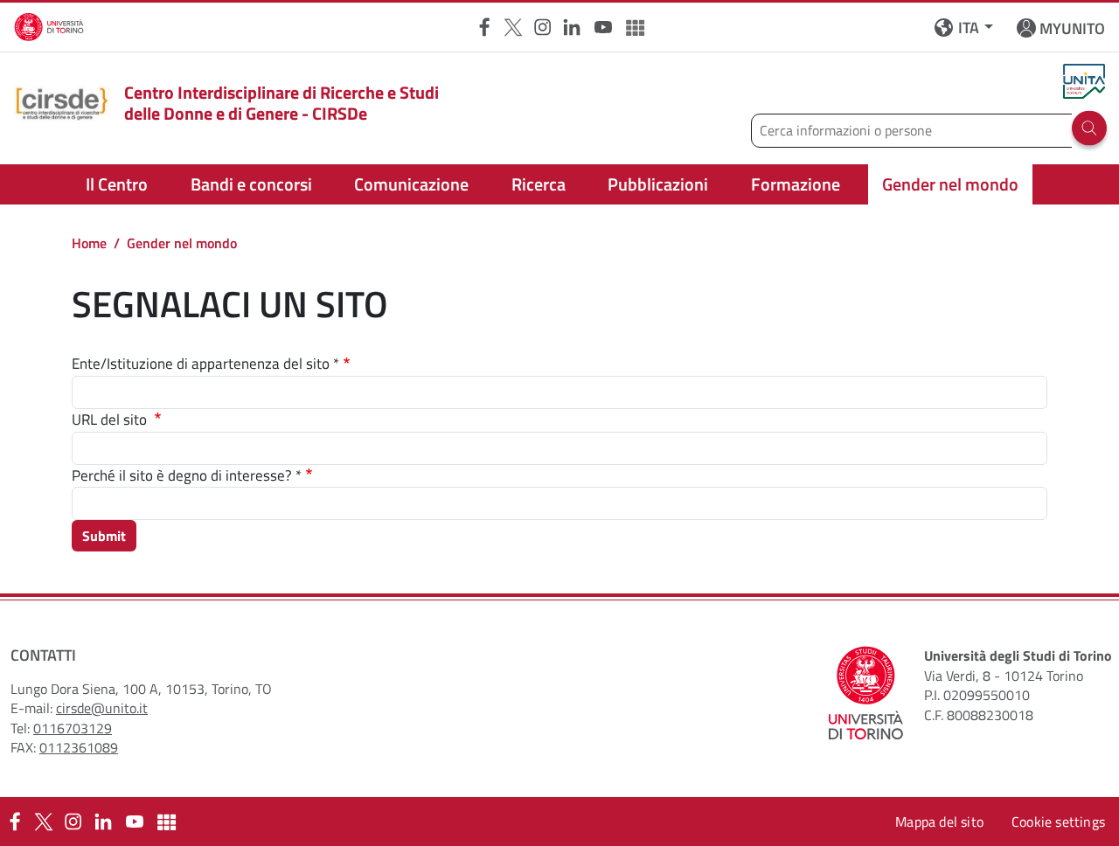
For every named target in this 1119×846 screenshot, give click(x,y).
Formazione (795, 184)
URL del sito (111, 420)
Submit (104, 535)
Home (89, 242)
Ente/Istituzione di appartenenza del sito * (205, 364)
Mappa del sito (939, 821)
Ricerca (538, 184)
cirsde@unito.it (102, 707)
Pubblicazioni (658, 184)
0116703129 (72, 728)
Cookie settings (1058, 821)
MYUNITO (1072, 28)
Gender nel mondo (950, 184)
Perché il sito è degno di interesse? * (187, 476)
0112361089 (78, 747)
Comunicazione (411, 184)
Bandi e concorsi (251, 184)
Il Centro (117, 184)
